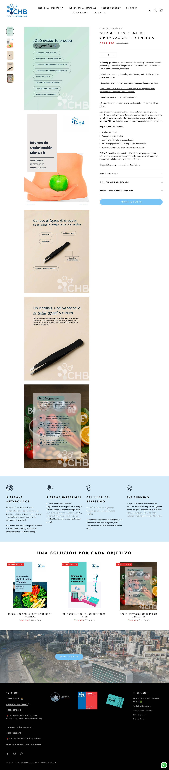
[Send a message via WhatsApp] (164, 765)
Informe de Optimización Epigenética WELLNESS (30, 615)
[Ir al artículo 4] (10, 66)
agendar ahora (69, 656)
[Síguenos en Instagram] (14, 753)
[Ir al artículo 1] (10, 31)
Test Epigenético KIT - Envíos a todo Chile (84, 615)
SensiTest (131, 8)
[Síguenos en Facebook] (7, 753)
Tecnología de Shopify (45, 762)
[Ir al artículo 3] (10, 55)
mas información (100, 656)
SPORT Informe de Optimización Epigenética (138, 615)
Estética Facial (79, 12)
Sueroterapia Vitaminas (82, 8)
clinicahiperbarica (111, 28)
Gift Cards (99, 12)
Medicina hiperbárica (50, 8)
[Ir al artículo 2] (10, 43)
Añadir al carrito (131, 202)
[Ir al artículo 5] (10, 78)
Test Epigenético (111, 8)
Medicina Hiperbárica (142, 706)
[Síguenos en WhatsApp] (21, 753)
